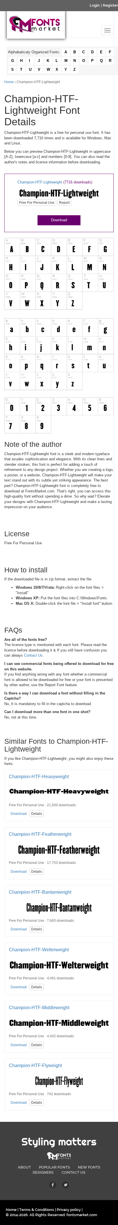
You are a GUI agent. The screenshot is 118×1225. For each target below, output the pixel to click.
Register (110, 5)
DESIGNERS (43, 1172)
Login (95, 5)
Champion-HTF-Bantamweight (40, 892)
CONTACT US (73, 1172)
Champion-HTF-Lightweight (39, 182)
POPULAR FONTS (54, 1167)
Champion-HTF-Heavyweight (39, 776)
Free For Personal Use (36, 203)
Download (59, 220)
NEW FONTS (89, 1167)
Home (9, 82)
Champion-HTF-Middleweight (39, 1007)
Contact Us (33, 655)
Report (64, 203)
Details (36, 814)
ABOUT (24, 1167)
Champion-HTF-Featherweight (40, 834)
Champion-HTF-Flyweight (35, 1065)
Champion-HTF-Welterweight (39, 949)
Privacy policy (69, 1210)
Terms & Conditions (36, 1210)
